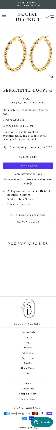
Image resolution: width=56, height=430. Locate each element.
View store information (19, 204)
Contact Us (28, 388)
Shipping (16, 102)
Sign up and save (27, 408)
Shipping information (28, 215)
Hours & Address (27, 324)
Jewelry (28, 363)
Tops (27, 342)
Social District (28, 16)
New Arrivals (28, 332)
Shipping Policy (28, 393)
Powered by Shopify (28, 427)
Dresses (28, 337)
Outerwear (28, 353)
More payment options (28, 173)
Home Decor (28, 368)
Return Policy (27, 222)
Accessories (27, 358)
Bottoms (28, 347)
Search (28, 383)
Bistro (28, 373)
